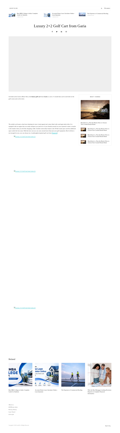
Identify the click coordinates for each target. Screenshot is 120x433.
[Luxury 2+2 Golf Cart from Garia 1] (42, 326)
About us (11, 404)
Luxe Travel (12, 412)
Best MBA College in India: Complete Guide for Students (27, 14)
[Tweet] (56, 31)
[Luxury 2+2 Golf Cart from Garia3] (42, 150)
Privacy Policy (13, 409)
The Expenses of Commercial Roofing (97, 13)
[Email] (66, 31)
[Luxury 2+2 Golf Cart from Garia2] (42, 236)
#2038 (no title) (13, 407)
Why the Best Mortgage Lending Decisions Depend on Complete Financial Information (99, 391)
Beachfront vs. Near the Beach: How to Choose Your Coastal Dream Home (94, 123)
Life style (11, 414)
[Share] (52, 31)
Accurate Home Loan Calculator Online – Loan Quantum (63, 14)
